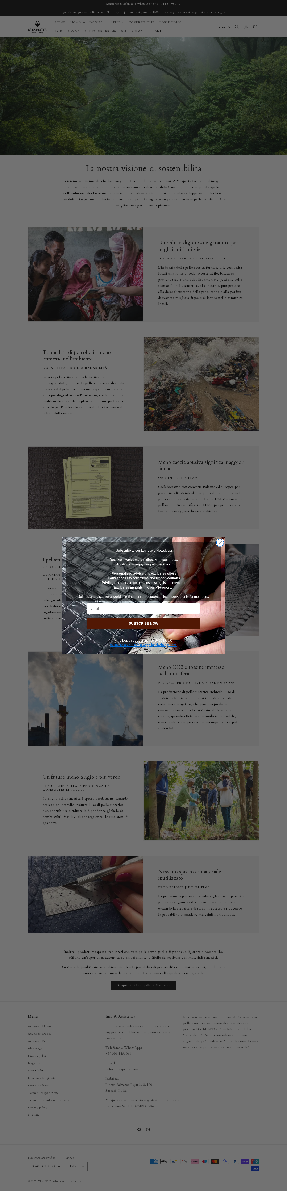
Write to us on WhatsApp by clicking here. (143, 645)
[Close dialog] (220, 542)
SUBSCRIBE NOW (143, 623)
